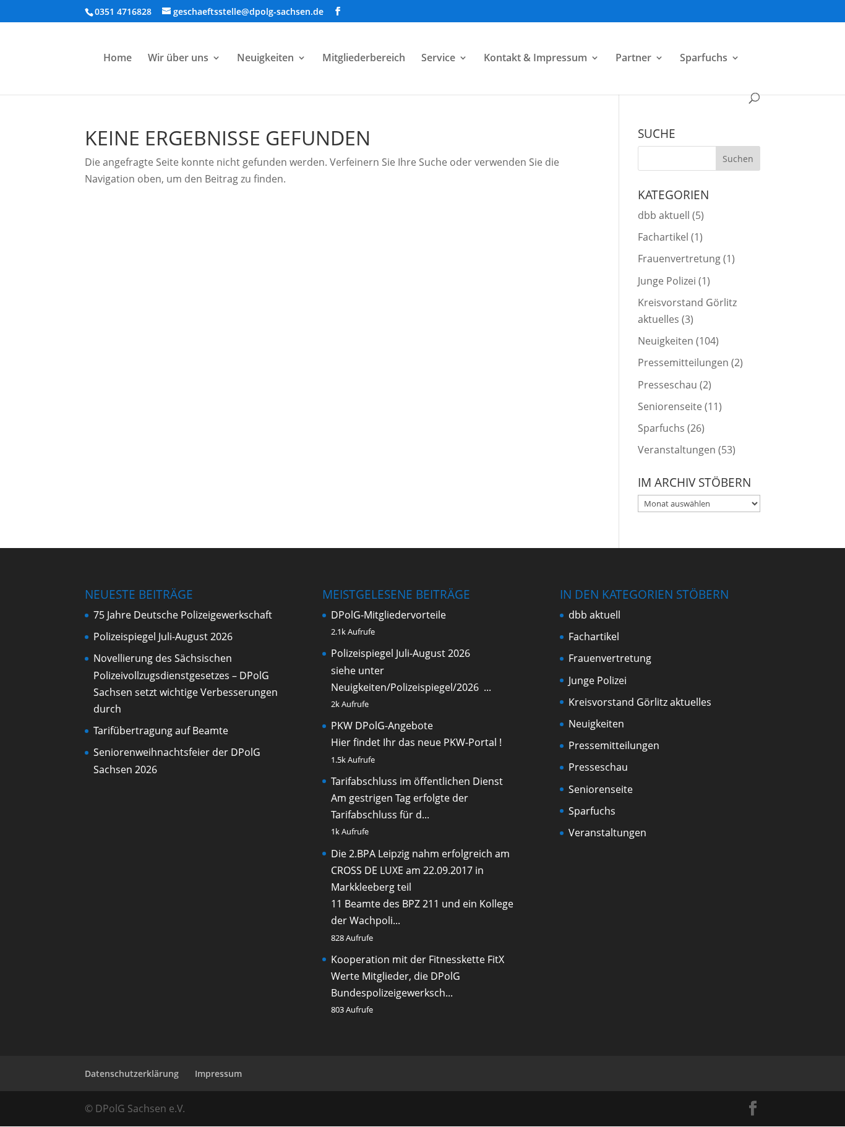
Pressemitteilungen (683, 362)
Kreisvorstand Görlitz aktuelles (639, 702)
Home (117, 58)
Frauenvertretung (679, 258)
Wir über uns (178, 58)
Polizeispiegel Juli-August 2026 (163, 636)
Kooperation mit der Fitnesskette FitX (417, 959)
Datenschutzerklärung (132, 1073)
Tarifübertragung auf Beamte (160, 730)
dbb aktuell (664, 215)
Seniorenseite (670, 406)
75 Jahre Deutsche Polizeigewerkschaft (182, 615)
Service (438, 58)
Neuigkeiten (265, 58)
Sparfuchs (703, 58)
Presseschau (667, 385)
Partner (633, 58)
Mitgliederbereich (363, 58)
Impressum (218, 1073)
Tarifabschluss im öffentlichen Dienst (417, 781)
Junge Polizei (667, 281)
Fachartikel (663, 237)
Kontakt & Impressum (535, 58)
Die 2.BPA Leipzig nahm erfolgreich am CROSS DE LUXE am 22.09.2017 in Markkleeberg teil (420, 870)
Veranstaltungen (677, 449)
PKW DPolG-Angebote (382, 725)
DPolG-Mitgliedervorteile (388, 615)
